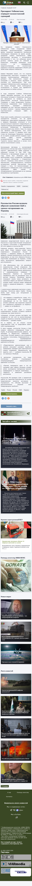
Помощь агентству (23, 792)
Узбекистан (4, 189)
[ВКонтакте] (3, 198)
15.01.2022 (7, 19)
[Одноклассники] (8, 198)
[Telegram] (6, 198)
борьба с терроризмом (8, 186)
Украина (26, 390)
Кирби (3, 390)
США (20, 390)
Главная (3, 8)
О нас (9, 792)
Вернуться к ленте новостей (16, 803)
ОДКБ (18, 186)
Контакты (9, 796)
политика (25, 186)
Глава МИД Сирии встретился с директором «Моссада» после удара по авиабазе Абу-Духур (15, 485)
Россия (15, 390)
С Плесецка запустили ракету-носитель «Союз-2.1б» (14, 440)
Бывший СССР (11, 8)
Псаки (9, 390)
